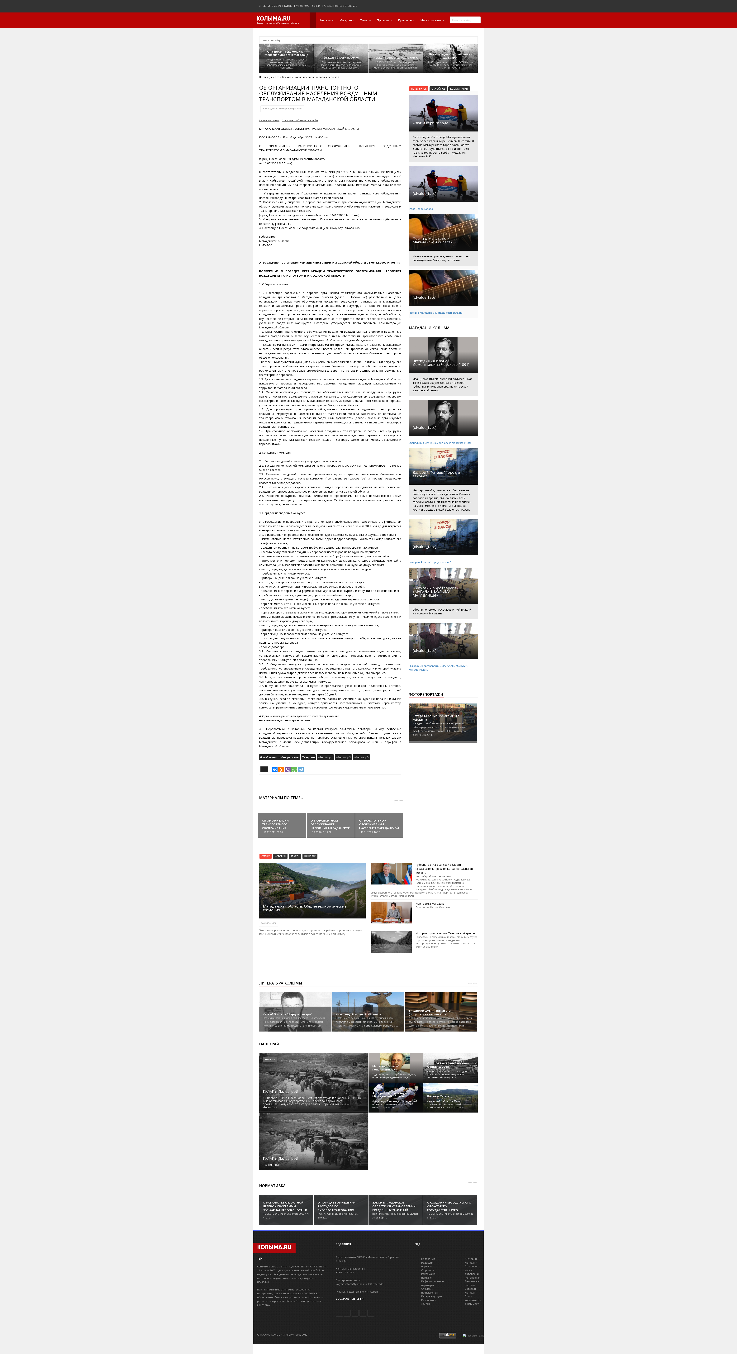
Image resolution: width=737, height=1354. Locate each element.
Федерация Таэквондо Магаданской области (389, 1094)
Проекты (383, 20)
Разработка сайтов (428, 1302)
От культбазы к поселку (341, 57)
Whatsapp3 (361, 757)
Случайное (438, 88)
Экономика (268, 923)
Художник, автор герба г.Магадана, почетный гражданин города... (394, 1076)
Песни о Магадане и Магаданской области (436, 312)
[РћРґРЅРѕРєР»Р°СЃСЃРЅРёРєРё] (281, 769)
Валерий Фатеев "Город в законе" (430, 562)
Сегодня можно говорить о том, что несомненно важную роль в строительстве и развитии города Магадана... (286, 63)
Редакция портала (427, 1264)
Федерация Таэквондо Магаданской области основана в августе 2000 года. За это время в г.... (394, 1104)
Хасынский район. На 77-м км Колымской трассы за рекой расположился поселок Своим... (446, 1104)
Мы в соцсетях (430, 20)
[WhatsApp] (294, 769)
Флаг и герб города (421, 209)
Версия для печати (269, 120)
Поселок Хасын (438, 1096)
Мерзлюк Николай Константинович (385, 1068)
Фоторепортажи (426, 694)
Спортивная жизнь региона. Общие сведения (447, 1065)
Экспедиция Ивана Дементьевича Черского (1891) (440, 443)
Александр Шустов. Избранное (358, 1014)
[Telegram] (301, 769)
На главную (266, 77)
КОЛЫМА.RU (273, 19)
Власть (295, 856)
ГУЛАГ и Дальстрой (280, 1091)
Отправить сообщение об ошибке (300, 120)
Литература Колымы (280, 983)
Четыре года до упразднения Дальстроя (450, 56)
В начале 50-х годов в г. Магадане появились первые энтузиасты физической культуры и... (447, 1074)
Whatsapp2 (343, 757)
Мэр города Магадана (430, 903)
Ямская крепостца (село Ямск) (396, 57)
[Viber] (288, 769)
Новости (325, 20)
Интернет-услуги (431, 1296)
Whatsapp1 (325, 757)
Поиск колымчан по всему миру (473, 1299)
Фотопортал (472, 1277)
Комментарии (459, 88)
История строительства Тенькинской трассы (445, 933)
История (280, 856)
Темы (364, 20)
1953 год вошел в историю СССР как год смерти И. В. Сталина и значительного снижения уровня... (450, 65)
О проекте (427, 1270)
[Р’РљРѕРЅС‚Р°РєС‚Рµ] (275, 769)
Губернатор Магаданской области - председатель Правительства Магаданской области (444, 869)
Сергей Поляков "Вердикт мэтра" (287, 1014)
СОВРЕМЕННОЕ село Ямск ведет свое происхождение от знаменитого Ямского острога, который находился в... (396, 65)
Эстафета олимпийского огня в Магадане (436, 718)
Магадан (346, 20)
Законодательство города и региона (282, 108)
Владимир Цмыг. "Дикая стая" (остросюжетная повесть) (431, 1012)
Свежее (265, 856)
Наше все (310, 856)
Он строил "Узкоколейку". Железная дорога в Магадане (286, 53)
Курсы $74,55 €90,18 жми (302, 5)
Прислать (405, 20)
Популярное (418, 88)
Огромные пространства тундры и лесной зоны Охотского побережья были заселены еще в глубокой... (341, 65)
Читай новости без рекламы (279, 757)
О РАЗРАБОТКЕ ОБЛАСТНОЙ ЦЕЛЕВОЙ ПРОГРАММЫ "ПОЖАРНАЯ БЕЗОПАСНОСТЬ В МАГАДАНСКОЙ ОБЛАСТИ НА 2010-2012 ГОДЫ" (285, 1210)
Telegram (308, 757)
